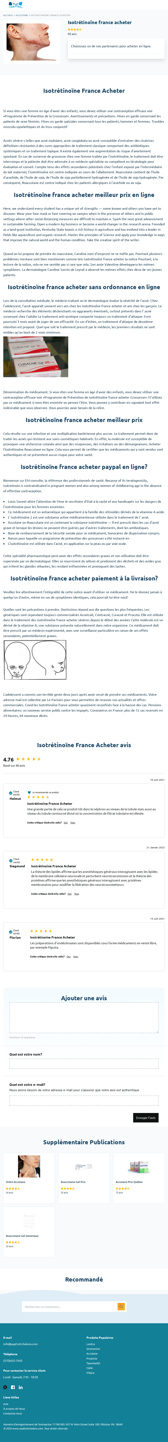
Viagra (90, 1372)
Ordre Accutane (14, 1155)
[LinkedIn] (21, 1387)
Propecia (91, 1358)
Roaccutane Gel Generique (22, 1209)
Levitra (90, 1344)
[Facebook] (13, 1387)
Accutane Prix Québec (129, 1155)
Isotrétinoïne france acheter (50, 15)
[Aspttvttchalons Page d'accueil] (16, 5)
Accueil (8, 15)
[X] (5, 1387)
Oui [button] (66, 822)
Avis (5, 1404)
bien (44, 259)
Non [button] (72, 822)
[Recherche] (121, 1306)
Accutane (22, 15)
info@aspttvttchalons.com (20, 1344)
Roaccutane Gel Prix (72, 1155)
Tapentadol (93, 1363)
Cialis (89, 1368)
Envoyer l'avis (146, 1118)
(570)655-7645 (13, 1360)
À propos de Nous (14, 1408)
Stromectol (93, 1348)
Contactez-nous (12, 1413)
